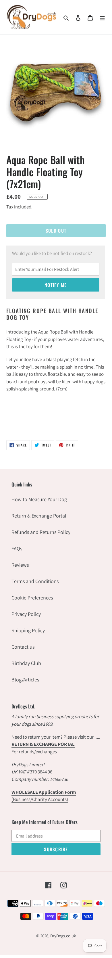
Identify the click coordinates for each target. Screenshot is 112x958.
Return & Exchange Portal (38, 515)
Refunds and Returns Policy (40, 532)
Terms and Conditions (35, 581)
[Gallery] (56, 90)
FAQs (16, 548)
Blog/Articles (25, 679)
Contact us (22, 646)
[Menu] (102, 17)
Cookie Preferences (32, 597)
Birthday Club (26, 663)
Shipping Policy (28, 630)
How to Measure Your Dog (39, 499)
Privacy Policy (26, 614)
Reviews (20, 565)
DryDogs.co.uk (63, 935)
